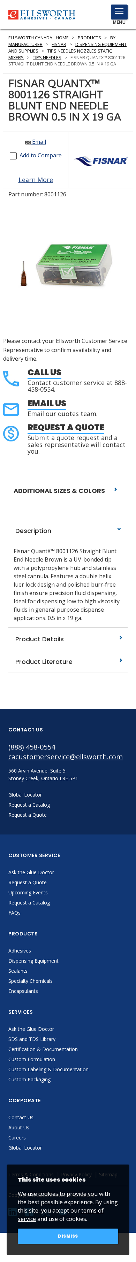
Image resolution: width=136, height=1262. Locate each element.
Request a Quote (66, 427)
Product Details (39, 639)
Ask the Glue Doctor (31, 872)
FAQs (14, 912)
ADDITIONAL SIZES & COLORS (60, 490)
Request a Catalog (29, 902)
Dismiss (68, 1236)
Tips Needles (47, 58)
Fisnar (59, 44)
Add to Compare (41, 155)
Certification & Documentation (43, 1049)
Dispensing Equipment (33, 960)
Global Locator (25, 1147)
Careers (17, 1137)
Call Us (44, 372)
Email (38, 142)
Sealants (18, 970)
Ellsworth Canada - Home (38, 38)
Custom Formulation (31, 1059)
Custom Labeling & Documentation (48, 1069)
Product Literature (43, 661)
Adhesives (19, 950)
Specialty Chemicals (30, 981)
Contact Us (20, 1117)
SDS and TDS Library (31, 1039)
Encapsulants (23, 991)
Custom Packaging (29, 1079)
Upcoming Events (28, 892)
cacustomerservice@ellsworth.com (65, 756)
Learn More (35, 179)
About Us (18, 1127)
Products (89, 38)
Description (32, 530)
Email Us (47, 403)
